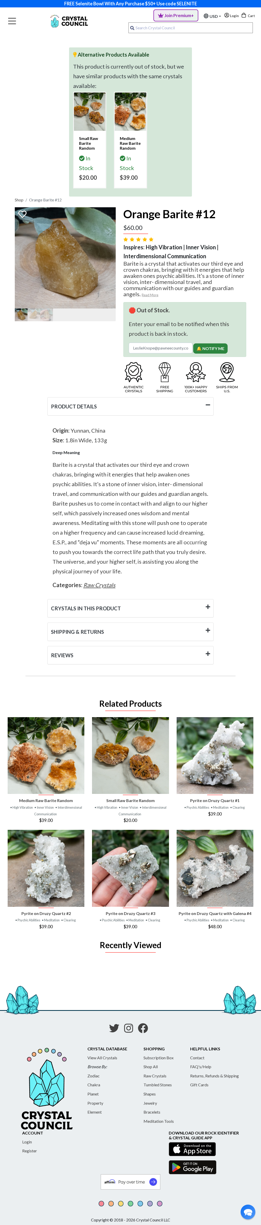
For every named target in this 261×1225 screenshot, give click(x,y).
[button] (248, 1212)
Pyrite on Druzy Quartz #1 (215, 800)
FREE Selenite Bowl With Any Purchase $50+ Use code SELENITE (130, 3)
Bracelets (151, 1112)
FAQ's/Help (200, 1066)
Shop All (150, 1066)
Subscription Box (158, 1057)
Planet (93, 1093)
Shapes (149, 1093)
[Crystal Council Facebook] (145, 1030)
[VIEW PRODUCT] (46, 755)
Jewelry (150, 1103)
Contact (197, 1057)
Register (29, 1150)
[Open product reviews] (138, 239)
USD (214, 16)
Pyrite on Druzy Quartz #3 (130, 913)
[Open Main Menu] (12, 21)
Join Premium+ (179, 15)
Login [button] (234, 16)
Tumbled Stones (157, 1084)
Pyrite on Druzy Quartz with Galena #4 (215, 913)
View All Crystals (102, 1057)
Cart (251, 16)
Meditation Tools (158, 1121)
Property (95, 1103)
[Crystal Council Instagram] (130, 1030)
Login (27, 1141)
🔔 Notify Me (210, 348)
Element (94, 1112)
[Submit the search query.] (132, 27)
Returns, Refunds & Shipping (214, 1075)
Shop (19, 199)
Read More (150, 295)
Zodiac (93, 1075)
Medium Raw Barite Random (46, 800)
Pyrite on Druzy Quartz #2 (46, 913)
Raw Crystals (154, 1075)
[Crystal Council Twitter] (116, 1030)
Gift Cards (199, 1084)
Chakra (93, 1084)
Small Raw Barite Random (130, 800)
